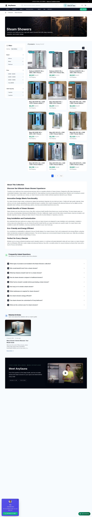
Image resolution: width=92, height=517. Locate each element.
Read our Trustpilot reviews (53, 1)
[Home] (5, 12)
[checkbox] (7, 58)
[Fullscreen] (80, 380)
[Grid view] (83, 48)
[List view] (85, 48)
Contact (49, 9)
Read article (9, 350)
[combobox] (17, 49)
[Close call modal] (17, 500)
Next (61, 175)
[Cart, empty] (85, 5)
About (39, 9)
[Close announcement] (88, 1)
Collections (10, 12)
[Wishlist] (82, 5)
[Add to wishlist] (44, 52)
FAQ (44, 9)
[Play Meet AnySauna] (65, 373)
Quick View (38, 64)
